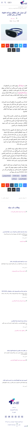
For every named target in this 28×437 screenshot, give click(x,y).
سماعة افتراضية (22, 92)
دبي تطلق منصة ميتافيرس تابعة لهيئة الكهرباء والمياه (17, 350)
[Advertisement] (14, 69)
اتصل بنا (14, 412)
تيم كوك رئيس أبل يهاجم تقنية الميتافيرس (19, 320)
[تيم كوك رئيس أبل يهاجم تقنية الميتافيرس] (14, 309)
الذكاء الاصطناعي (6, 175)
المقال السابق (22, 198)
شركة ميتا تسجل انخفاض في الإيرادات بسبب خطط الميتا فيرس (15, 231)
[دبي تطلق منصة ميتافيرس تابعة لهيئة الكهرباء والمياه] (14, 339)
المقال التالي (6, 198)
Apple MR (24, 175)
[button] (5, 2)
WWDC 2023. (16, 175)
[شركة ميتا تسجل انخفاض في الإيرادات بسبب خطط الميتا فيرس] (14, 220)
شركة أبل (21, 85)
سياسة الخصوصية (14, 409)
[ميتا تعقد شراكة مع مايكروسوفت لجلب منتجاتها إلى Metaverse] (14, 279)
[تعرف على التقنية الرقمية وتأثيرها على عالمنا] (14, 250)
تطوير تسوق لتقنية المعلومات (14, 424)
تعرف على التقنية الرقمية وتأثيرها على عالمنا (18, 261)
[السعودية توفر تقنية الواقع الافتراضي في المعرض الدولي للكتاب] (14, 368)
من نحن (14, 407)
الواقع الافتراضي (22, 178)
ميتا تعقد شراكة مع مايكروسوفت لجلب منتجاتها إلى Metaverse (14, 291)
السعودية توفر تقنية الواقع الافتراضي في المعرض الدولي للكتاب (15, 380)
